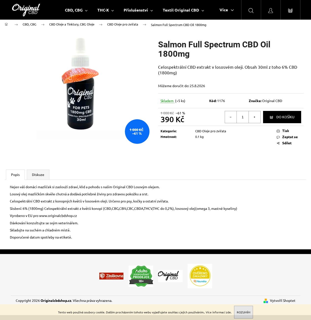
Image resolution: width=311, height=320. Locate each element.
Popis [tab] (15, 174)
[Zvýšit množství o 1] (254, 117)
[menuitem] (76, 10)
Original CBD (272, 100)
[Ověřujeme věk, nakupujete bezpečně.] (141, 275)
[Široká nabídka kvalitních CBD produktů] (170, 275)
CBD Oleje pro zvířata (210, 131)
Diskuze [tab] (38, 174)
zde (228, 312)
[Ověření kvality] (200, 275)
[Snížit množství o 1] (231, 117)
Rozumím (243, 312)
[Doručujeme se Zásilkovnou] (111, 275)
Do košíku (285, 117)
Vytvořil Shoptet (283, 300)
